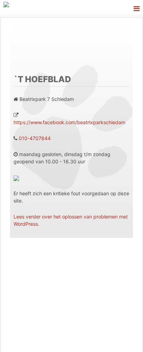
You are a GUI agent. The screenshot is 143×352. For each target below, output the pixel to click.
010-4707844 (35, 138)
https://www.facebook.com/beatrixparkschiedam (69, 122)
